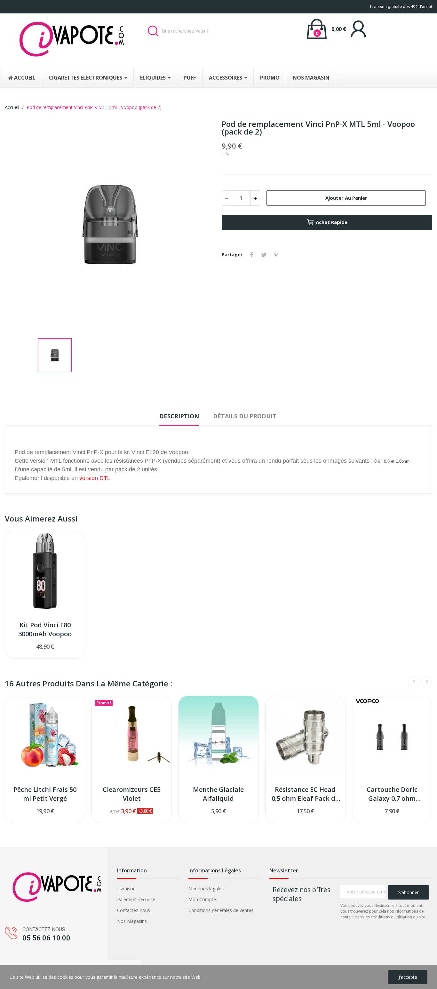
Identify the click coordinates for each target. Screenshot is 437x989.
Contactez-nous (133, 910)
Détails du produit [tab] (244, 416)
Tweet (264, 254)
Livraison (126, 888)
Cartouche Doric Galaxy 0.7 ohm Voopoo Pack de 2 (392, 794)
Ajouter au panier (346, 198)
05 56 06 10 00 (46, 938)
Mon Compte (202, 899)
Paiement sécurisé (136, 899)
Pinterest (276, 254)
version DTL (94, 478)
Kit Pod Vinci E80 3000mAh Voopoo (45, 629)
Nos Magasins (132, 921)
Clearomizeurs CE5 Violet (132, 794)
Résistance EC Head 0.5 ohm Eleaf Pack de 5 (305, 794)
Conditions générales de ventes (220, 910)
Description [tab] (179, 416)
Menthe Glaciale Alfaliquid (218, 794)
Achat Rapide (331, 222)
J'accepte (408, 977)
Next (426, 681)
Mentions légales (206, 888)
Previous (414, 681)
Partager (252, 254)
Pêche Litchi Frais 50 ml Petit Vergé (44, 794)
